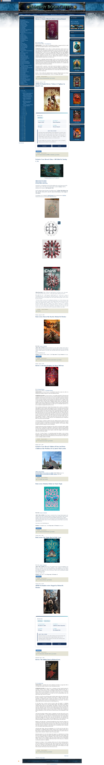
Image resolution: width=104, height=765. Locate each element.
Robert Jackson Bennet (46, 78)
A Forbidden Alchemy (49, 390)
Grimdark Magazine (24, 40)
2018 (22, 125)
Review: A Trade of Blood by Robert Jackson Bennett (28, 94)
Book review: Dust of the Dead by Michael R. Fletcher (27, 102)
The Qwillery (23, 73)
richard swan (45, 751)
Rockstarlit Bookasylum (25, 58)
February (24, 113)
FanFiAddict (23, 31)
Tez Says (22, 64)
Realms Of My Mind (24, 55)
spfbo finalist (52, 154)
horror (48, 531)
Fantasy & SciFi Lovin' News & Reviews (26, 33)
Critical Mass (23, 28)
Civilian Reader (23, 26)
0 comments (53, 78)
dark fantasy (45, 359)
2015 (22, 129)
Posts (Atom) (42, 757)
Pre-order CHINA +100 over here (42, 183)
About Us (73, 35)
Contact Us (73, 36)
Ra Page (64, 195)
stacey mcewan (45, 440)
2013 (22, 132)
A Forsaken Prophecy (40, 389)
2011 (22, 134)
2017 (22, 126)
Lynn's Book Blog (24, 47)
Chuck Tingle (45, 531)
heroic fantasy (49, 359)
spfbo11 (50, 653)
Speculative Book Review (25, 62)
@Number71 (23, 20)
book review (41, 78)
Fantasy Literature (24, 36)
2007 (22, 139)
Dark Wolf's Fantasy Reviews (26, 29)
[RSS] (18, 761)
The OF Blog (23, 72)
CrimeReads (23, 27)
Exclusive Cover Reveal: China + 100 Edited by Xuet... (27, 98)
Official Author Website (40, 471)
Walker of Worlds (24, 82)
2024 (22, 117)
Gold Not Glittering (24, 38)
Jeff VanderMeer (24, 44)
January (24, 114)
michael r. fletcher (53, 359)
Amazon (59, 146)
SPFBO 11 (48, 154)
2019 (22, 124)
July (23, 106)
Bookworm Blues (24, 24)
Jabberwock (23, 43)
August (24, 91)
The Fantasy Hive (24, 69)
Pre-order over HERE (44, 473)
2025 (22, 116)
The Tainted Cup (48, 43)
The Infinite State (40, 683)
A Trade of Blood (40, 42)
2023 (22, 118)
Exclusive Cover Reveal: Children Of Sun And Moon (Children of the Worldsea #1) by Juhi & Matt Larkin (51, 447)
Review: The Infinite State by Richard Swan (48, 659)
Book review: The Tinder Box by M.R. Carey (48, 537)
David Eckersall (51, 195)
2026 (22, 90)
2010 (22, 135)
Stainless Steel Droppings (25, 63)
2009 (22, 137)
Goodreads (44, 146)
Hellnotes (22, 41)
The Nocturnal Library (25, 71)
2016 (22, 128)
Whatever (22, 83)
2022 (22, 120)
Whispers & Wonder (24, 84)
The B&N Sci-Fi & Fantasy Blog (26, 67)
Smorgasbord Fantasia (25, 61)
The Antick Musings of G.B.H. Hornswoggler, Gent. (26, 66)
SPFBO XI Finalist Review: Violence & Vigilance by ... (28, 96)
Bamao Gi (57, 177)
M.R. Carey (44, 579)
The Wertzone (23, 78)
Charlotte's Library (24, 25)
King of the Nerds (24, 45)
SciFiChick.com (24, 59)
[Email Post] (48, 76)
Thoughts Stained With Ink (25, 79)
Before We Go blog (24, 21)
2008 (22, 138)
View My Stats (21, 142)
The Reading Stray (24, 74)
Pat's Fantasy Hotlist (24, 52)
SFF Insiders (23, 60)
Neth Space (23, 48)
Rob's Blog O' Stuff (24, 56)
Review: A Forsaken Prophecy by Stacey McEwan (28, 105)
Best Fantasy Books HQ (25, 22)
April (23, 110)
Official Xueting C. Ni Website (41, 182)
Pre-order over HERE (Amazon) (46, 474)
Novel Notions (23, 49)
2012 (22, 133)
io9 (21, 42)
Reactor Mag (23, 54)
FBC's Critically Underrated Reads (75, 22)
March (24, 112)
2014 (22, 130)
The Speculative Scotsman (25, 75)
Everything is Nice (24, 30)
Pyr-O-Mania (23, 53)
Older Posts (66, 755)
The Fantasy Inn (24, 70)
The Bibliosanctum (24, 68)
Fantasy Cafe (23, 34)
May (23, 109)
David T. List (45, 154)
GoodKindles (23, 39)
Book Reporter (23, 23)
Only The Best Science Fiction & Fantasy (26, 51)
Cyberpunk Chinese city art (49, 177)
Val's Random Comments (25, 80)
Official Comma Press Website (41, 180)
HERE (78, 53)
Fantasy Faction (23, 35)
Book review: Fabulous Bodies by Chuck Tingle (49, 484)
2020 (22, 122)
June (23, 108)
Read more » (38, 151)
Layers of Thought (24, 46)
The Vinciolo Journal (24, 76)
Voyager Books (23, 81)
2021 (22, 121)
